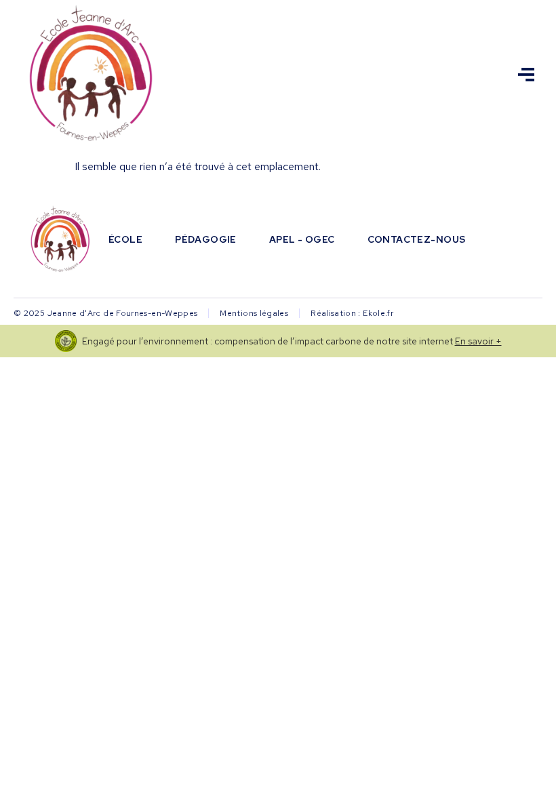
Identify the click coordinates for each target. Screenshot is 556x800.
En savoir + (478, 341)
